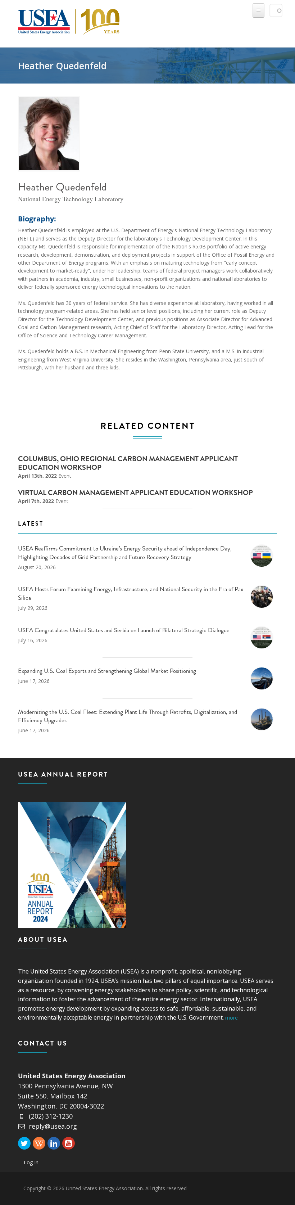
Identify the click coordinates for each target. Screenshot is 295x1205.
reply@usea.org (53, 1126)
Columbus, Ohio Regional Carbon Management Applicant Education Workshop (128, 463)
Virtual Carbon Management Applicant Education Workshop (135, 492)
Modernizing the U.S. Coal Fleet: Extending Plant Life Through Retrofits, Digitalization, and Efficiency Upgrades (127, 716)
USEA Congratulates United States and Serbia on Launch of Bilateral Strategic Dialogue (124, 630)
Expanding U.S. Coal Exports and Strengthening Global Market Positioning (107, 670)
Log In (31, 1162)
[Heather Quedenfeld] (49, 134)
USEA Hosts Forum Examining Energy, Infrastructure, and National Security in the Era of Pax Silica (130, 593)
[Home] (68, 20)
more (231, 1017)
